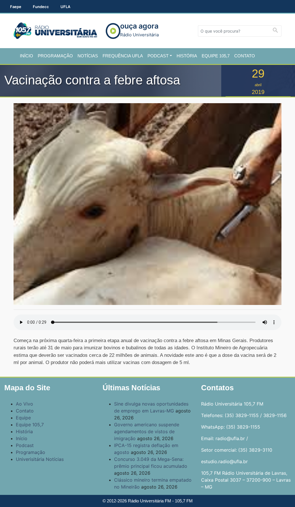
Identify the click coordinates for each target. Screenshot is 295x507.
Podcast (158, 55)
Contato (244, 55)
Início (26, 55)
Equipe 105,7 (216, 55)
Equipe (23, 418)
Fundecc (41, 6)
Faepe (15, 6)
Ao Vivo (24, 404)
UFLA (65, 6)
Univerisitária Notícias (40, 459)
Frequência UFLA (123, 55)
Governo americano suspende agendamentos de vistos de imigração (146, 431)
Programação (55, 55)
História (187, 55)
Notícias (87, 55)
